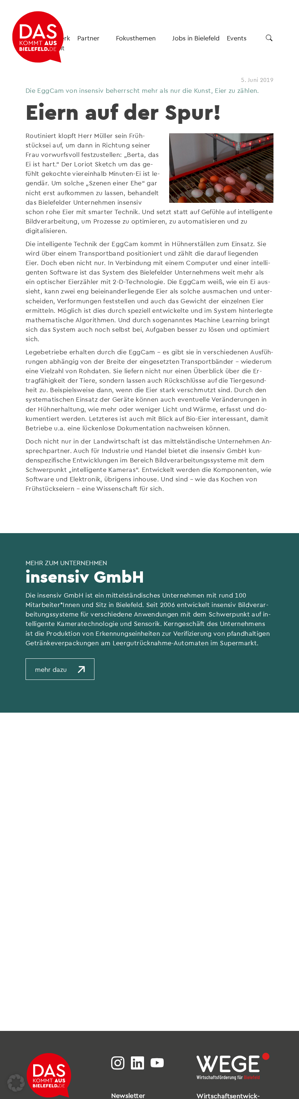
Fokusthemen (136, 38)
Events (236, 38)
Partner (88, 38)
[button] (16, 1083)
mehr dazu (51, 669)
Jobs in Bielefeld (196, 38)
